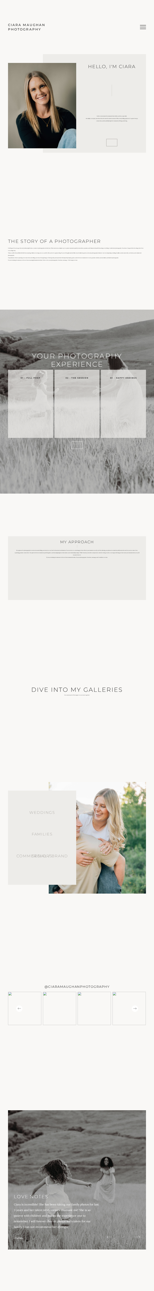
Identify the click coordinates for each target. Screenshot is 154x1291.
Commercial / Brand (42, 856)
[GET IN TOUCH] (111, 142)
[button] (143, 27)
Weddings (42, 812)
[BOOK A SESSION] (77, 445)
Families (42, 834)
